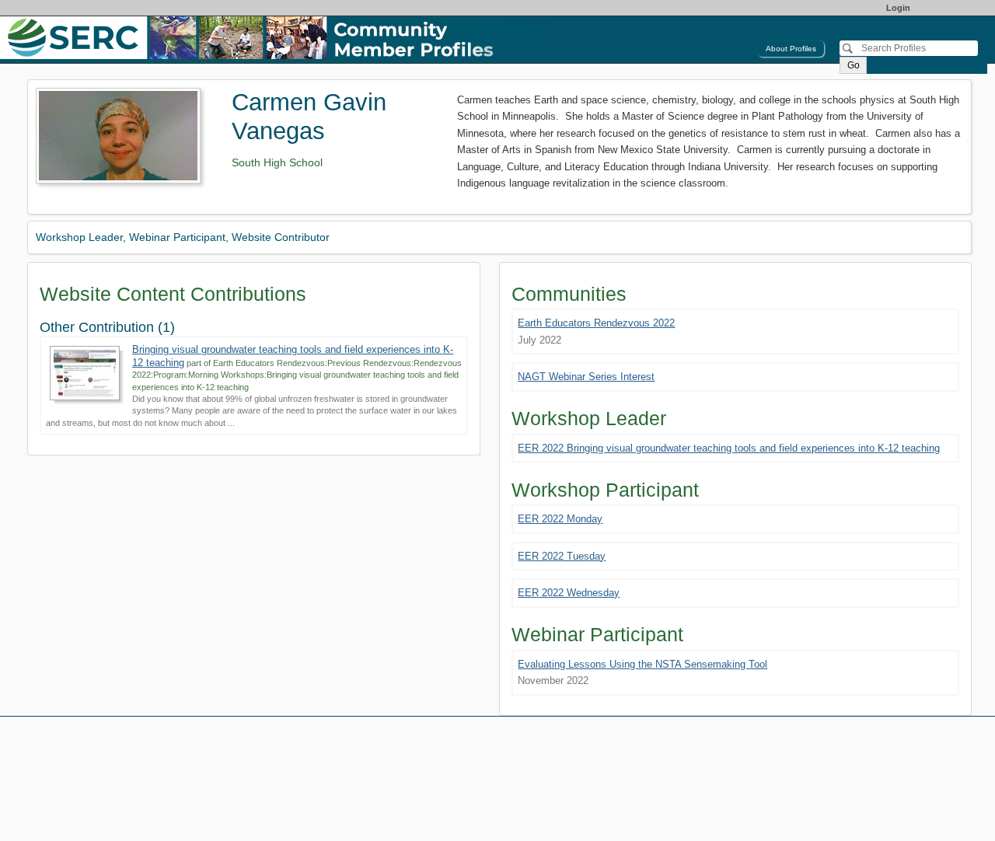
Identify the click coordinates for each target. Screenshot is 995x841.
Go (853, 65)
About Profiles (791, 48)
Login (898, 7)
